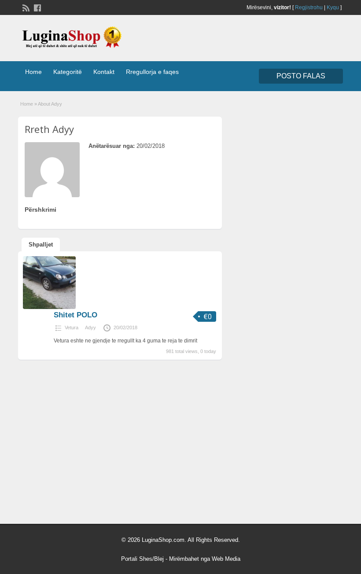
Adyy (90, 327)
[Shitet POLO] (49, 307)
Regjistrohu (309, 7)
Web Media (226, 559)
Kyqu (333, 7)
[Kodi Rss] (25, 7)
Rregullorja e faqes (152, 71)
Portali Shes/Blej (142, 559)
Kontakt (103, 71)
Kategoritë (67, 71)
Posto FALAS (300, 76)
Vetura (71, 327)
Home (33, 71)
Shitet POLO (75, 315)
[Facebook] (36, 7)
